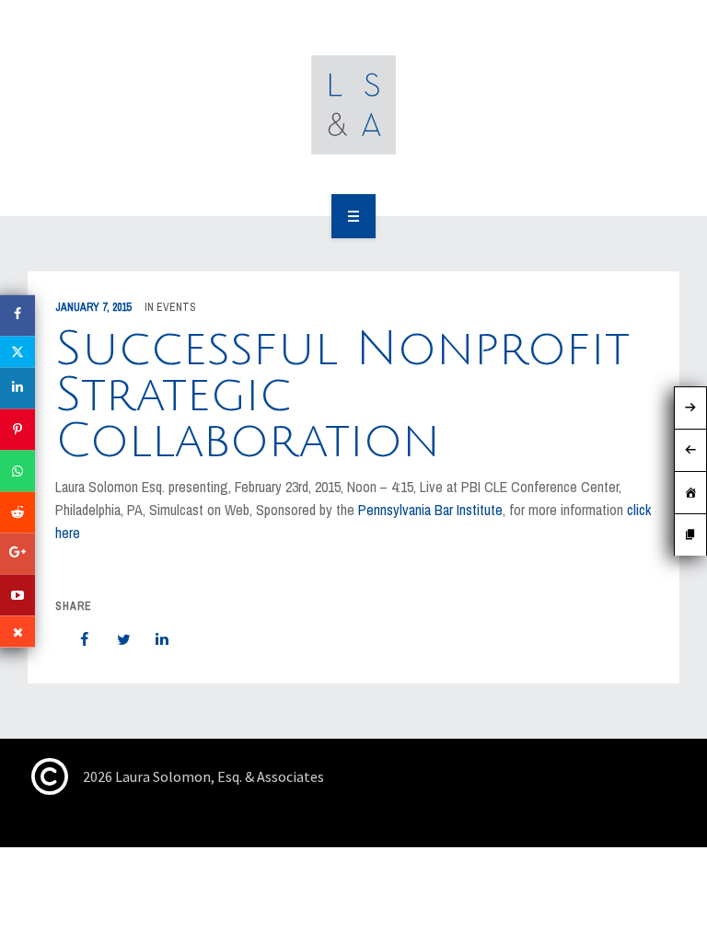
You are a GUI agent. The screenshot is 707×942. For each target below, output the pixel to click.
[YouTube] (17, 595)
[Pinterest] (17, 430)
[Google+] (17, 554)
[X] (17, 352)
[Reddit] (17, 513)
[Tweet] (114, 639)
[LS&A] (354, 105)
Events (176, 307)
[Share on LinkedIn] (152, 639)
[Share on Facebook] (75, 639)
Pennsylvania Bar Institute (430, 510)
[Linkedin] (17, 388)
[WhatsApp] (17, 471)
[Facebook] (17, 316)
